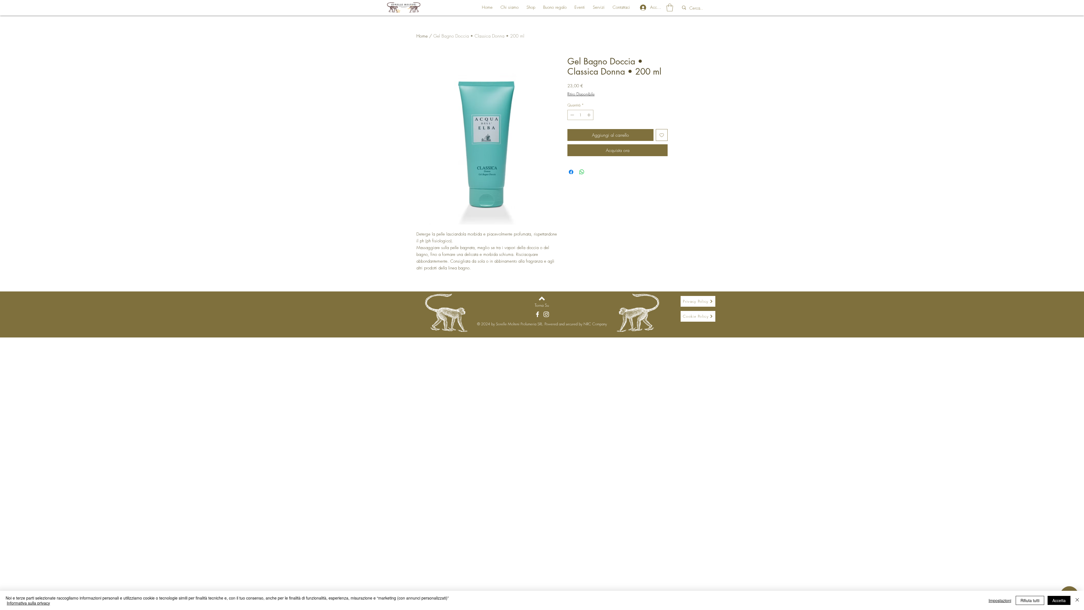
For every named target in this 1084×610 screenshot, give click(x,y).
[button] (669, 7)
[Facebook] (537, 314)
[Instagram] (546, 314)
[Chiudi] (1077, 600)
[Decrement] (571, 115)
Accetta (1059, 600)
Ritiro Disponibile (581, 94)
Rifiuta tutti (1029, 600)
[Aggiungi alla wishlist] (662, 135)
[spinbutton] (580, 115)
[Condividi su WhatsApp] (581, 172)
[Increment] (589, 115)
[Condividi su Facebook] (571, 172)
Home (422, 36)
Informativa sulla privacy (28, 603)
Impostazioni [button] (1000, 600)
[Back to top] (542, 298)
